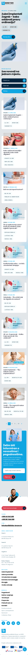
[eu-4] (22, 647)
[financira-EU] (13, 647)
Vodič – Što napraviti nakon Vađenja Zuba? (13, 406)
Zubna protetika (7, 574)
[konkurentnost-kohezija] (18, 651)
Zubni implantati (7, 572)
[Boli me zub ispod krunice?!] (14, 178)
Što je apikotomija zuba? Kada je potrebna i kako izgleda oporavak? (12, 226)
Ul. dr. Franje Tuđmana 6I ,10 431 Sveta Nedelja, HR (8, 556)
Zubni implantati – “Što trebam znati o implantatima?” (11, 371)
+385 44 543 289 (8, 516)
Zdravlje (5, 295)
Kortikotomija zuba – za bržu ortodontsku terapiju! (13, 264)
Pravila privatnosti (6, 608)
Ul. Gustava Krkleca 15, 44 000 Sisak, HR (8, 537)
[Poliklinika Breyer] (8, 3)
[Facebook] (3, 623)
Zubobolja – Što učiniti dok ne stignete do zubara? (13, 298)
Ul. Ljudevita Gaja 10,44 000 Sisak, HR (7, 547)
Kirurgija (5, 222)
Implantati (5, 112)
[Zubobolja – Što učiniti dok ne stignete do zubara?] (14, 285)
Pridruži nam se (7, 603)
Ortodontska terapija (9, 577)
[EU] (5, 647)
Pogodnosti (6, 592)
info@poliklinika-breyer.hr (12, 525)
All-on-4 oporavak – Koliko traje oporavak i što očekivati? (13, 336)
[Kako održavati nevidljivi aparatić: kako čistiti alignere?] (14, 139)
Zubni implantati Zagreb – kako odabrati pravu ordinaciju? (12, 18)
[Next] (21, 423)
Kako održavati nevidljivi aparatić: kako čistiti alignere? (12, 152)
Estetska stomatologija (10, 580)
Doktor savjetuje (7, 595)
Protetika (5, 187)
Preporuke (5, 600)
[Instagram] (13, 623)
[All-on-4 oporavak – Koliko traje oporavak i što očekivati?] (14, 323)
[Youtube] (8, 623)
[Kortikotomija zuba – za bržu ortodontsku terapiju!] (14, 252)
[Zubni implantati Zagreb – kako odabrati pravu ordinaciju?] (14, 103)
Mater (9, 615)
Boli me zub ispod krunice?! (13, 189)
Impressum (5, 613)
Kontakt (4, 606)
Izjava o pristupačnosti (8, 610)
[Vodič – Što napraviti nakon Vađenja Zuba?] (14, 394)
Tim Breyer (5, 598)
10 (18, 423)
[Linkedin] (18, 623)
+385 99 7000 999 (8, 519)
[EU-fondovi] (9, 651)
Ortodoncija (6, 148)
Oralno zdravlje (7, 585)
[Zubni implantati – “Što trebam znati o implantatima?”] (14, 358)
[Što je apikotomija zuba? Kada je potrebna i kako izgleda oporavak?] (14, 213)
